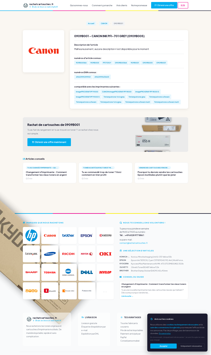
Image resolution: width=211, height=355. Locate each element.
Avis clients (121, 5)
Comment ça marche (102, 5)
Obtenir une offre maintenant (50, 142)
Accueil (91, 23)
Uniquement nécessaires (191, 346)
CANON (104, 23)
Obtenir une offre (165, 5)
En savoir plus (165, 333)
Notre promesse (139, 5)
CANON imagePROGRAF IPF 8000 (116, 91)
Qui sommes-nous (79, 5)
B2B (183, 5)
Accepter (164, 346)
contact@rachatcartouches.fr (134, 243)
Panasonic (86, 291)
